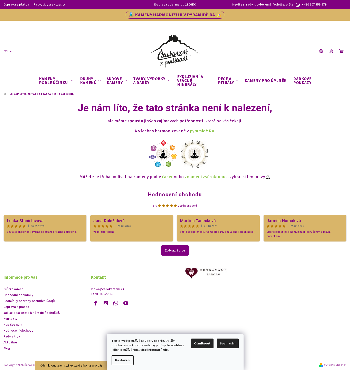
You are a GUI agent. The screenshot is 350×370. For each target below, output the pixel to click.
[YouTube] (126, 303)
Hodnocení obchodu (175, 194)
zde (165, 350)
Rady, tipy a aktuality (50, 4)
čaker (167, 177)
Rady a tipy (11, 336)
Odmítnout (202, 343)
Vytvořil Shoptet (335, 365)
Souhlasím (228, 343)
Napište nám (12, 324)
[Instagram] (105, 303)
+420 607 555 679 (103, 294)
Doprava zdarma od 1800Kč (175, 4)
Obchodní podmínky (18, 295)
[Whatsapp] (115, 303)
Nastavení (122, 360)
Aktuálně (10, 342)
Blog (6, 348)
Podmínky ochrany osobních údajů (29, 301)
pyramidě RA (202, 131)
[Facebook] (95, 303)
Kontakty (10, 318)
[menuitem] (56, 81)
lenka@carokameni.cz (108, 289)
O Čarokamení (14, 289)
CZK (5, 51)
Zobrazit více (175, 250)
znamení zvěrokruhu (205, 177)
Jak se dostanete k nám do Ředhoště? (32, 313)
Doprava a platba (16, 4)
